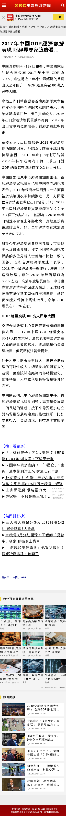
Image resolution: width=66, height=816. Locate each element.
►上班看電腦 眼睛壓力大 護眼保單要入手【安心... (26, 490)
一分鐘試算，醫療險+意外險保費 (10, 677)
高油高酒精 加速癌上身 (33, 623)
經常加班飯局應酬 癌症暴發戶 (10, 650)
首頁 (2, 26)
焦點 (25, 26)
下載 (59, 17)
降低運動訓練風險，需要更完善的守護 (33, 650)
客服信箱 (16, 809)
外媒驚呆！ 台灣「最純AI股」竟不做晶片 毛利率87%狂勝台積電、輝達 (55, 677)
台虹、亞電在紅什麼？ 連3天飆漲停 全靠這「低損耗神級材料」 (33, 677)
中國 (15, 577)
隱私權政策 (52, 809)
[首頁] (33, 5)
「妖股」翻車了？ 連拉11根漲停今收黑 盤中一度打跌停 (10, 623)
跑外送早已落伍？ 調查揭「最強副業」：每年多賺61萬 (55, 650)
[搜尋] (62, 8)
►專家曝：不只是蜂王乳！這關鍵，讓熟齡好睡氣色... (27, 496)
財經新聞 (14, 26)
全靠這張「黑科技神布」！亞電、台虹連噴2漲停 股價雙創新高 (55, 623)
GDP (24, 577)
